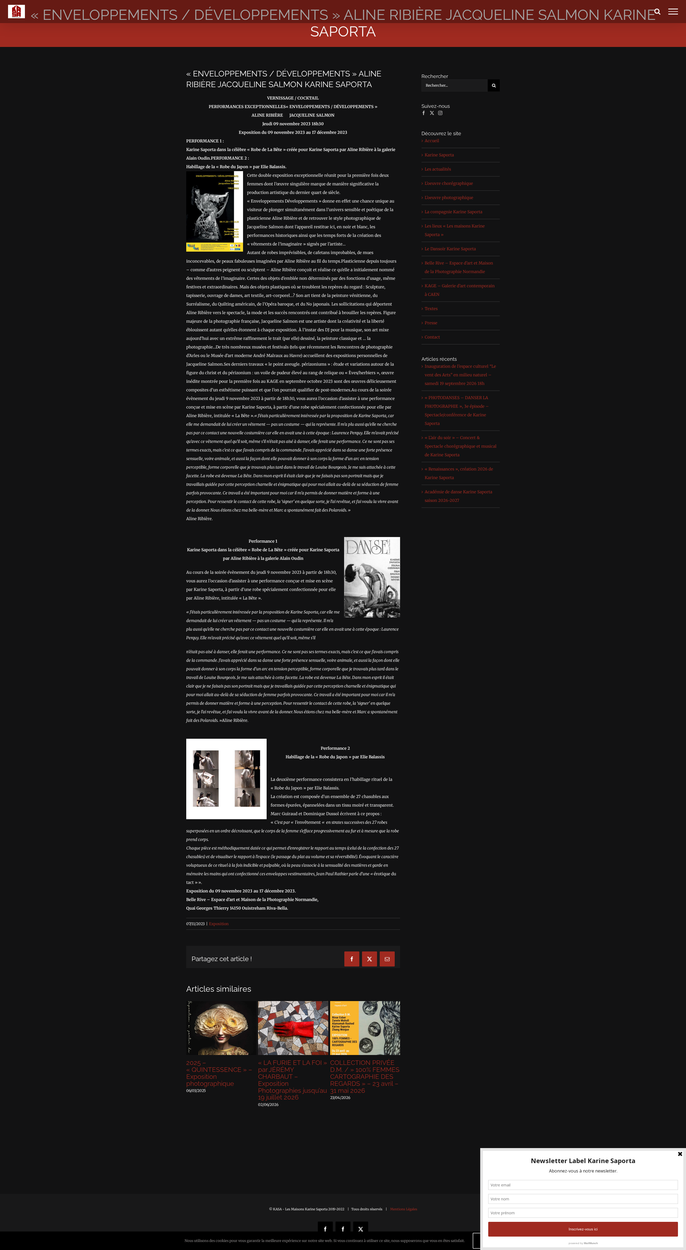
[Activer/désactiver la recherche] (657, 11)
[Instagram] (440, 113)
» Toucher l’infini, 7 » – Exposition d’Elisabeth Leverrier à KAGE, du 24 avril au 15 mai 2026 (220, 1073)
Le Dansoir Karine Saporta (450, 248)
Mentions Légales (403, 1209)
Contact (432, 337)
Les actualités (438, 169)
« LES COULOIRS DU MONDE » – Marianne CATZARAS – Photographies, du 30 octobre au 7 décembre (365, 1076)
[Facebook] (424, 113)
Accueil (432, 140)
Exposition (219, 923)
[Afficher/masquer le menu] (673, 11)
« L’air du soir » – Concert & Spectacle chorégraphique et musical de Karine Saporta (461, 446)
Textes (431, 308)
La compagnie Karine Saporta (453, 211)
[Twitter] (432, 113)
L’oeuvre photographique (449, 197)
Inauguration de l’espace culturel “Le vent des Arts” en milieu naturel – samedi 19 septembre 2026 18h (460, 375)
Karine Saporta (439, 154)
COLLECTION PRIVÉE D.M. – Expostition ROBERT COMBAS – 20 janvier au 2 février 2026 (292, 1073)
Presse (431, 322)
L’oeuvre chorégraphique (449, 183)
